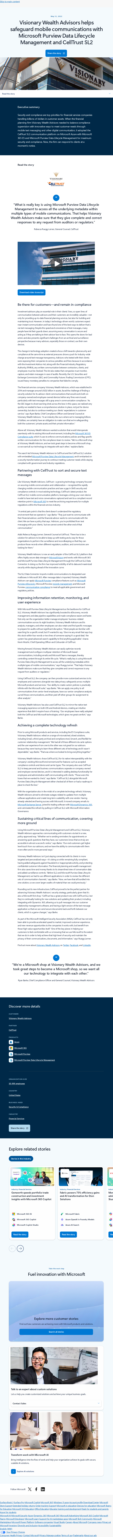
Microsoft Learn (32, 1518)
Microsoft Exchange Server (29, 804)
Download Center (91, 1502)
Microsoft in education (66, 1505)
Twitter (66, 945)
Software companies (44, 1522)
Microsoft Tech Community (81, 1518)
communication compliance (37, 587)
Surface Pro (19, 1502)
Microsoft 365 (39, 501)
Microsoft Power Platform (22, 1522)
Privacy (42, 1535)
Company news (95, 1522)
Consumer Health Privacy (11, 1535)
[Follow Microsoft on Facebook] (36, 1489)
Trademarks (78, 1535)
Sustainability (55, 1525)
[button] (56, 53)
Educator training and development (65, 1508)
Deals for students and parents (95, 1508)
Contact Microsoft (31, 1535)
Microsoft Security (19, 1515)
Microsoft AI (5, 1515)
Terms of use (66, 1535)
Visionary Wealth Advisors (48, 945)
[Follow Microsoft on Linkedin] (43, 1489)
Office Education (42, 1508)
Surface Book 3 (6, 1502)
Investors (13, 1525)
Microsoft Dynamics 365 (81, 804)
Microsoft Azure (56, 557)
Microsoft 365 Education (23, 1508)
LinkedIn (87, 945)
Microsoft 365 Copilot (89, 1515)
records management (62, 583)
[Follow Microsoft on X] (30, 1489)
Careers (68, 1522)
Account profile (76, 1502)
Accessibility (43, 1525)
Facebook (74, 945)
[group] (32, 1203)
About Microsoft (80, 1522)
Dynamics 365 (40, 1515)
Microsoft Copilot (32, 1502)
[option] (21, 1158)
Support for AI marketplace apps (53, 1518)
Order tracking (41, 1505)
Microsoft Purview (43, 580)
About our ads (90, 1535)
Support (52, 1505)
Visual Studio (59, 1522)
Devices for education (86, 1505)
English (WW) (6, 1528)
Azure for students (8, 1512)
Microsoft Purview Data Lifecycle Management (52, 456)
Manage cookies (53, 1535)
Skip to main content (10, 1)
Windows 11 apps (61, 1502)
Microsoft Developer (15, 1518)
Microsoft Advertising (69, 1515)
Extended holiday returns (24, 1505)
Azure (30, 1515)
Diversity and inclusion (28, 1525)
